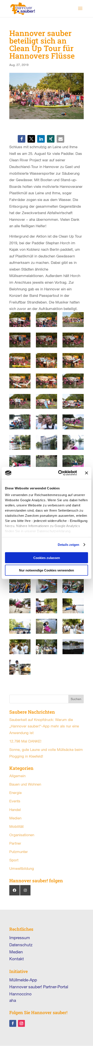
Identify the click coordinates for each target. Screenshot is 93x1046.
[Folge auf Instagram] (21, 1023)
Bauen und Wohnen (25, 784)
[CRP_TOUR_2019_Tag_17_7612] (46, 646)
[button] (21, 139)
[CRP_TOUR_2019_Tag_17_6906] (73, 442)
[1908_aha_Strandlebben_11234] (19, 360)
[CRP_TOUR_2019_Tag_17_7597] (73, 646)
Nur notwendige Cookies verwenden (46, 570)
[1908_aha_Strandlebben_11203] (73, 401)
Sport (13, 860)
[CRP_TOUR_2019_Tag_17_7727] (19, 585)
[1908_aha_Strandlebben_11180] (73, 319)
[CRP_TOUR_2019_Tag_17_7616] (73, 626)
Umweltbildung (21, 868)
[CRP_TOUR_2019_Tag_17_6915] (46, 442)
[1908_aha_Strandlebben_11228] (46, 360)
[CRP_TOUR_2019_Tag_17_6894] (73, 462)
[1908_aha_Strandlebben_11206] (46, 401)
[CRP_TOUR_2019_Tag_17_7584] (19, 667)
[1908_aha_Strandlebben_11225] (73, 360)
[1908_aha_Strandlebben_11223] (19, 381)
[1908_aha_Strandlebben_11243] (46, 340)
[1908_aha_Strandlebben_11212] (19, 401)
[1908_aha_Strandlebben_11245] (19, 340)
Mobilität (16, 826)
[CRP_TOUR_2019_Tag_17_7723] (46, 585)
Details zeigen (68, 544)
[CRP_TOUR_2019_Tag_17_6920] (73, 421)
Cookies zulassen (46, 557)
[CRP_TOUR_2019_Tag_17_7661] (19, 605)
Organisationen (21, 835)
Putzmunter (18, 851)
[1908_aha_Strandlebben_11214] (73, 381)
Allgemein (17, 776)
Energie (15, 792)
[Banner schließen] (86, 472)
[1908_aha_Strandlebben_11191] (46, 319)
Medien (15, 818)
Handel (15, 809)
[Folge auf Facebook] (12, 1023)
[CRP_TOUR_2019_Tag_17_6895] (46, 462)
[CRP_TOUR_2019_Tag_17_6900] (19, 462)
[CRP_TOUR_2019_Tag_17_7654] (46, 605)
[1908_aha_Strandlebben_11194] (19, 319)
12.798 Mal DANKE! (25, 741)
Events (14, 801)
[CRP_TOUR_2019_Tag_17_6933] (19, 421)
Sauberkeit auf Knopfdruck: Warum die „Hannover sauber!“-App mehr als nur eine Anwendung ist (44, 726)
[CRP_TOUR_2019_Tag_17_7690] (73, 585)
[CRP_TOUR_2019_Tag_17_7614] (19, 646)
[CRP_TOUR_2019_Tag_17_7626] (46, 626)
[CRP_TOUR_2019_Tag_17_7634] (73, 605)
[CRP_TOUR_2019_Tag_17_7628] (19, 626)
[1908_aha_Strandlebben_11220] (46, 381)
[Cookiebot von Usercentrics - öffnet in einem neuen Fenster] (58, 473)
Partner (15, 843)
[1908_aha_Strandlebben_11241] (73, 340)
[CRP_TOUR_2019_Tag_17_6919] (19, 442)
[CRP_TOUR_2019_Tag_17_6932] (46, 421)
